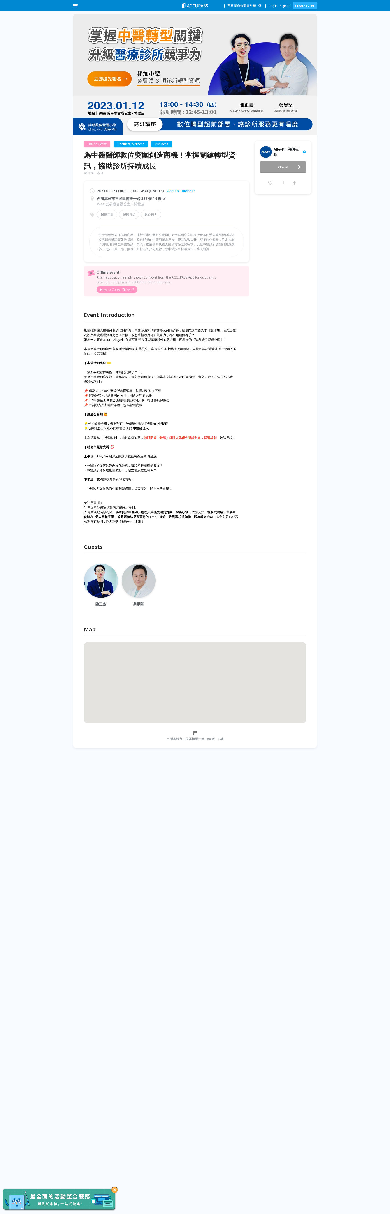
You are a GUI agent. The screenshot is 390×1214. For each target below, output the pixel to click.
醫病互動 (107, 214)
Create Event (304, 6)
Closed (283, 167)
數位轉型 (151, 214)
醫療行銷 (129, 214)
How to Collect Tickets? (117, 289)
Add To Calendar (181, 190)
